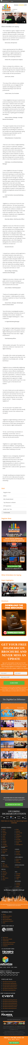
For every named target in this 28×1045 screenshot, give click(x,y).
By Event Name (7, 817)
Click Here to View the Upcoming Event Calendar (14, 822)
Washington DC (19, 844)
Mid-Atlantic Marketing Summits (10, 1006)
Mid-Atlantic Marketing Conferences (10, 988)
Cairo (3, 863)
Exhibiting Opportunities (8, 944)
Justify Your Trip (7, 509)
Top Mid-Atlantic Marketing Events (10, 986)
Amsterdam (4, 849)
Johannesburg (5, 866)
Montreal (18, 851)
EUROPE (3, 847)
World (3, 879)
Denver (4, 838)
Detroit (3, 839)
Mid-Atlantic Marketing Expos (9, 990)
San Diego (18, 839)
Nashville (18, 831)
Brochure (4, 601)
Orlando (18, 834)
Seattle (17, 842)
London (17, 867)
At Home (4, 874)
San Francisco (19, 841)
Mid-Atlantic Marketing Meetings (10, 1001)
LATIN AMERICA (19, 857)
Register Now (7, 492)
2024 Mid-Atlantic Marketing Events (10, 983)
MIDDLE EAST (4, 855)
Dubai (3, 857)
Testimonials (6, 512)
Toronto (18, 853)
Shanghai (18, 875)
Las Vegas (4, 844)
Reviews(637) (20, 5)
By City (13, 817)
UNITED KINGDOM (19, 865)
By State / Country (18, 817)
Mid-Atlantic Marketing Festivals (10, 1000)
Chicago (4, 834)
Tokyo (17, 878)
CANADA (17, 849)
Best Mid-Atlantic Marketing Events (10, 985)
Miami (17, 829)
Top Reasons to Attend (9, 502)
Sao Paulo (18, 862)
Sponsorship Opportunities (9, 942)
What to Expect (6, 917)
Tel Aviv (4, 859)
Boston (4, 831)
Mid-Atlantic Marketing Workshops (10, 1008)
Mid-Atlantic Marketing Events (9, 981)
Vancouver (18, 854)
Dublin (3, 852)
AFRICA (3, 861)
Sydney (17, 886)
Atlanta (3, 829)
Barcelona (4, 851)
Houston (4, 842)
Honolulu (4, 841)
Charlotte (4, 832)
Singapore (18, 877)
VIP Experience (7, 506)
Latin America (5, 878)
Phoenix (17, 838)
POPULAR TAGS (6, 979)
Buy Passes (5, 937)
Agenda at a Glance (7, 916)
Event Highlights (7, 580)
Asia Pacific (4, 873)
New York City (19, 832)
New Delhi (18, 873)
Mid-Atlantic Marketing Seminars (10, 1005)
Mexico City (18, 859)
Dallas (3, 836)
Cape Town (4, 865)
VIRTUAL (3, 869)
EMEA (3, 876)
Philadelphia (18, 836)
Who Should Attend (8, 499)
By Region (25, 817)
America (4, 871)
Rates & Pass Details (7, 939)
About (4, 496)
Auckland (18, 883)
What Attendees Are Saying (11, 575)
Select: (1, 816)
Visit (3, 488)
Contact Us (5, 945)
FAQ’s (4, 923)
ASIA (16, 871)
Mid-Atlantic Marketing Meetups (10, 1003)
